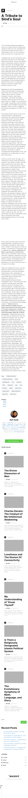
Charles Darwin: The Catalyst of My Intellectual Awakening (13, 515)
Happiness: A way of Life (14, 424)
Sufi (21, 385)
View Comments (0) (13, 441)
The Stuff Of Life (19, 432)
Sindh (4, 385)
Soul (16, 385)
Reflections (6, 762)
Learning (5, 757)
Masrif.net (19, 779)
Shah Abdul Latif (6, 382)
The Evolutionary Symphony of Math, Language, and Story (15, 744)
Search (2, 719)
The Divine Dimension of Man (12, 473)
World (4, 765)
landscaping (14, 429)
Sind (13, 382)
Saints (16, 379)
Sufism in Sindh (6, 391)
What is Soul (5, 394)
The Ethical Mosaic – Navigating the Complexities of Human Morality (15, 748)
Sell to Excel (15, 426)
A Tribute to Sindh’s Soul (7, 379)
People (4, 760)
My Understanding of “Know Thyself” (13, 600)
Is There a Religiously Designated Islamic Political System (13, 645)
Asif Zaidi (5, 23)
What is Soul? (13, 394)
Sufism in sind (18, 388)
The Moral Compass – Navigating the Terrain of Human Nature (15, 740)
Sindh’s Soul (10, 385)
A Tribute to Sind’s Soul (11, 376)
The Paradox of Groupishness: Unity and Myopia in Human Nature (15, 736)
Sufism (11, 388)
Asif (4, 423)
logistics (5, 429)
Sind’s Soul (19, 382)
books (4, 424)
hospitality (22, 427)
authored (10, 423)
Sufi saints (5, 388)
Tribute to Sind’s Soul (16, 391)
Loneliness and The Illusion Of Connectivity (13, 557)
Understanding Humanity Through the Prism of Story (14, 732)
